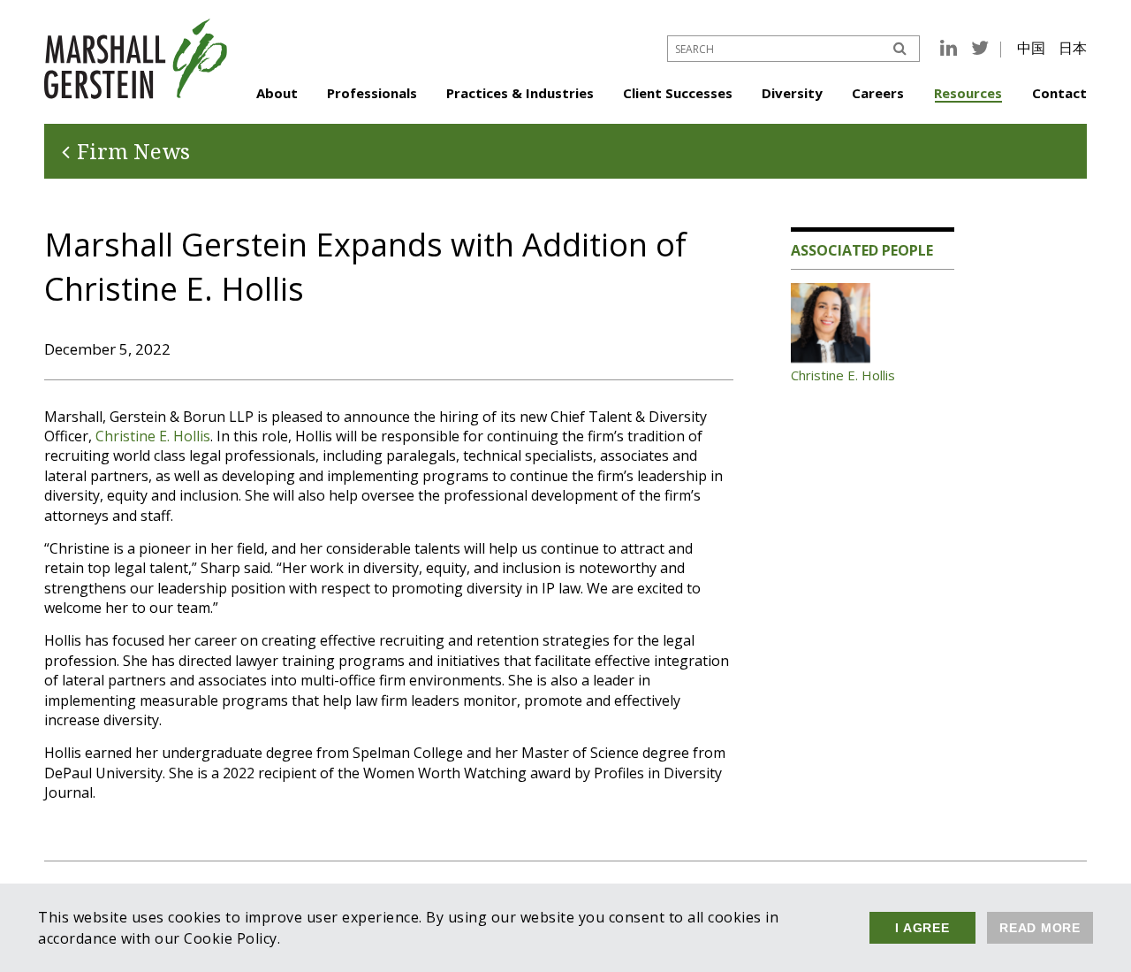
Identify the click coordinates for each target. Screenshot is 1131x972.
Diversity (792, 93)
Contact (1059, 93)
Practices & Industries (520, 93)
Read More (1040, 928)
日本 (1073, 47)
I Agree (922, 928)
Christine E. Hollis (152, 436)
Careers (878, 93)
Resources (968, 93)
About (277, 93)
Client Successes (677, 93)
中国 (1031, 47)
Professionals (372, 93)
